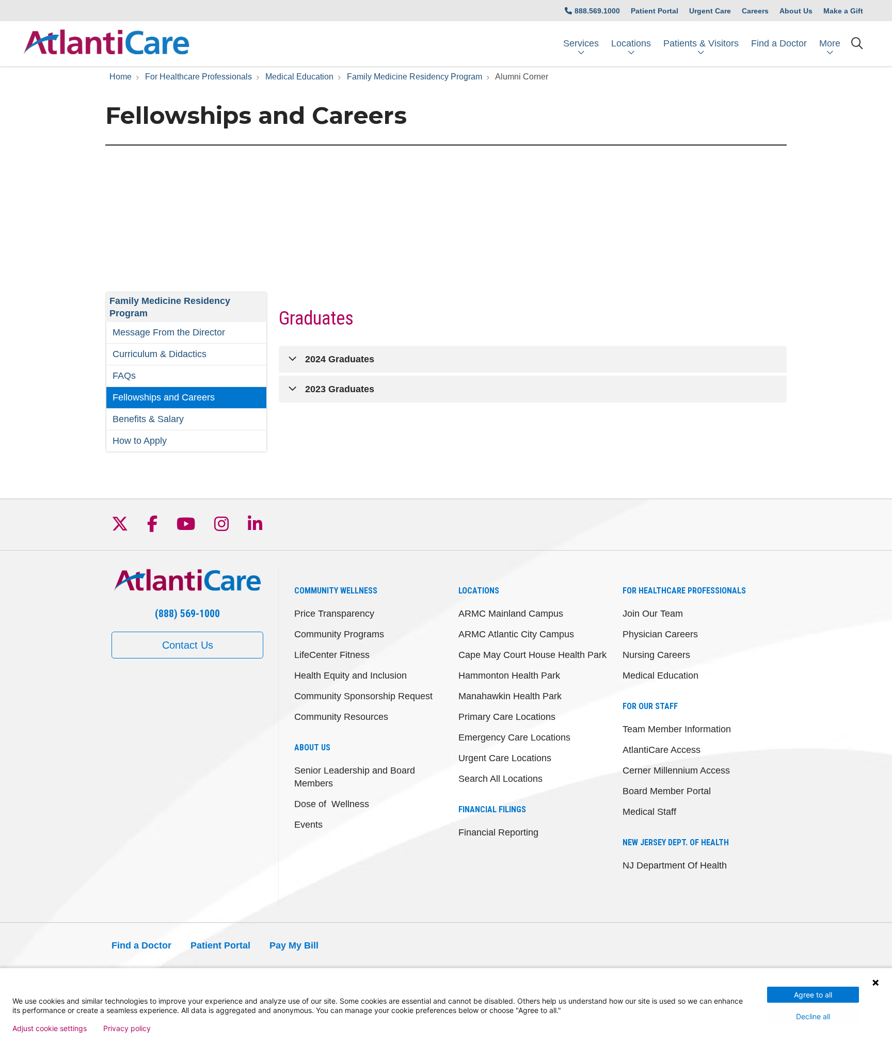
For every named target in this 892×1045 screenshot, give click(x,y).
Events (308, 824)
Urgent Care (710, 11)
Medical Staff (649, 812)
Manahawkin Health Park (510, 696)
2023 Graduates (339, 389)
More (829, 43)
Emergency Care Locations (514, 737)
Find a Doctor (779, 43)
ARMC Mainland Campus (510, 613)
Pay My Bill (293, 945)
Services (581, 43)
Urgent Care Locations (504, 758)
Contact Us (187, 645)
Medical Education (660, 675)
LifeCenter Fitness (332, 655)
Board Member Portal (667, 791)
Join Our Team (653, 613)
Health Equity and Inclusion (350, 675)
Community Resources (341, 717)
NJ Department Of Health (675, 865)
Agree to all (813, 994)
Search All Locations (500, 779)
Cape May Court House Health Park (532, 655)
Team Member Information (677, 729)
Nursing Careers (656, 655)
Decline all (813, 1016)
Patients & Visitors (701, 43)
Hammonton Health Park (509, 675)
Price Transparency (334, 613)
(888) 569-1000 (187, 613)
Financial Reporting (498, 832)
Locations (631, 43)
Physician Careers (660, 634)
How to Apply (140, 441)
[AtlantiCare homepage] (106, 43)
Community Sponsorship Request (363, 696)
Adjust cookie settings (49, 1028)
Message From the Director (169, 332)
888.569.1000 (597, 11)
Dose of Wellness (331, 804)
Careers (755, 11)
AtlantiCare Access (661, 750)
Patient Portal (654, 11)
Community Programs (339, 634)
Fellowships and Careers (164, 397)
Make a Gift (843, 11)
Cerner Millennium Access (676, 770)
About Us (796, 11)
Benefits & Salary (148, 419)
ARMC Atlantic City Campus (516, 634)
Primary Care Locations (506, 717)
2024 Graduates (339, 359)
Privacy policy (127, 1028)
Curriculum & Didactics (159, 354)
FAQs (124, 376)
